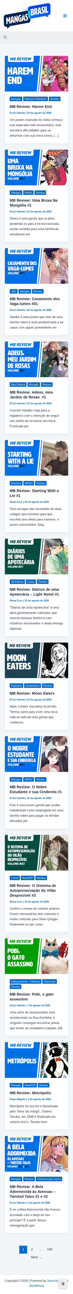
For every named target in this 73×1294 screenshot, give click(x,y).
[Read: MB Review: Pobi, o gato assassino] (36, 956)
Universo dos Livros (49, 1178)
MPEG (29, 483)
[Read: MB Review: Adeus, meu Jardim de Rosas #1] (36, 359)
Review (54, 98)
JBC (13, 291)
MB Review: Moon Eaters (32, 693)
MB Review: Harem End (31, 106)
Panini (28, 192)
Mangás (16, 98)
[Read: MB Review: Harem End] (36, 73)
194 (50, 1249)
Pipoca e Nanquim (35, 98)
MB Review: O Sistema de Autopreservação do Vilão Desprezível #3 (33, 890)
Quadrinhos (32, 685)
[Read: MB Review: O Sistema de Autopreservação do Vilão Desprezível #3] (36, 852)
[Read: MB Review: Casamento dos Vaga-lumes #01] (36, 266)
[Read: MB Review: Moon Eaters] (36, 660)
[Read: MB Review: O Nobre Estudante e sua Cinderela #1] (36, 754)
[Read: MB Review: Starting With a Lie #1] (36, 458)
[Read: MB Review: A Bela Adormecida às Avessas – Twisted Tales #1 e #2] (36, 1153)
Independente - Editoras (25, 981)
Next (36, 1257)
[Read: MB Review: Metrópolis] (36, 1060)
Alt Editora (17, 581)
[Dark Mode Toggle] (62, 1283)
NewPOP (27, 877)
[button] (5, 37)
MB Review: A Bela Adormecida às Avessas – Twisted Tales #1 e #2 (32, 1192)
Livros (30, 581)
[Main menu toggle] (65, 15)
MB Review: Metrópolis (30, 1093)
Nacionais (49, 981)
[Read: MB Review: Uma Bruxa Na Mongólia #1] (36, 167)
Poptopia (16, 685)
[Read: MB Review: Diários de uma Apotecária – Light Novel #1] (36, 556)
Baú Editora (18, 384)
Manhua (16, 483)
